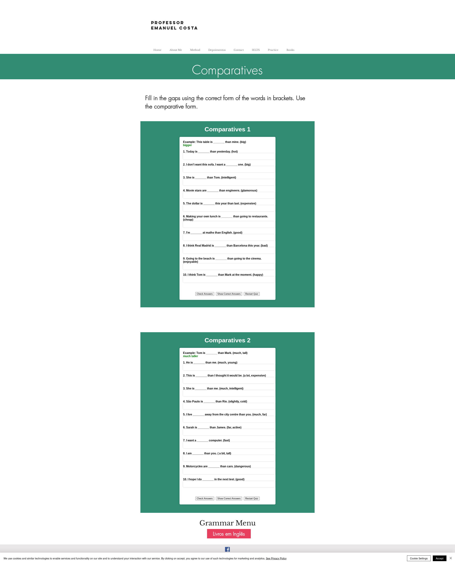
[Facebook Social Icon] (227, 549)
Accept (439, 558)
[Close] (451, 558)
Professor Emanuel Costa (174, 25)
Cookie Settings (419, 558)
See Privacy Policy (276, 558)
